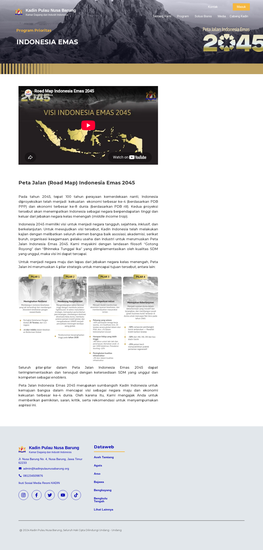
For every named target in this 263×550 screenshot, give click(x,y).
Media (222, 16)
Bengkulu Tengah (100, 500)
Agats (98, 465)
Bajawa (99, 482)
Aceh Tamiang (104, 457)
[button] (213, 6)
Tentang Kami (162, 16)
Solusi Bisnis (203, 16)
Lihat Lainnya (103, 509)
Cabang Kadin (239, 16)
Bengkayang (103, 490)
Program (183, 16)
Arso (97, 473)
